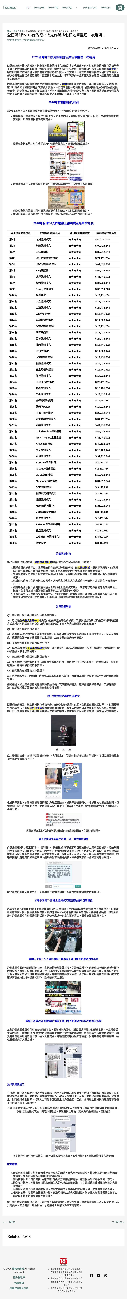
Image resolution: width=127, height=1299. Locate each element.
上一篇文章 (9, 1222)
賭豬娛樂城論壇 (43, 562)
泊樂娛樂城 (84, 567)
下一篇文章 (118, 1222)
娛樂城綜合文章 (90, 7)
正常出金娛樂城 (36, 648)
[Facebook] (91, 1275)
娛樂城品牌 (53, 7)
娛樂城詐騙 (106, 7)
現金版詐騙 (36, 708)
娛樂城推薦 (39, 7)
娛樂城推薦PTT (30, 620)
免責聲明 (19, 1282)
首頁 (28, 7)
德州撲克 (40, 39)
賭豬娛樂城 (18, 1268)
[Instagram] (105, 1275)
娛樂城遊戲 (67, 7)
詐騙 (64, 84)
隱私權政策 (19, 1277)
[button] (76, 7)
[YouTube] (98, 1275)
